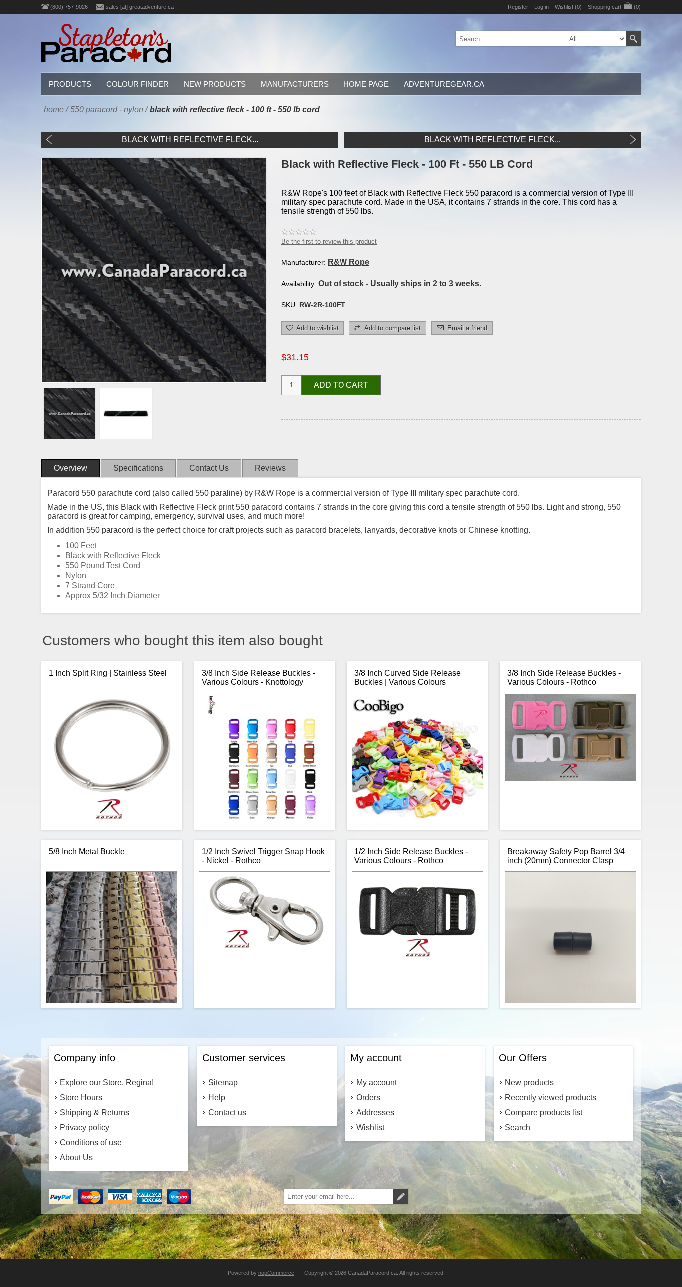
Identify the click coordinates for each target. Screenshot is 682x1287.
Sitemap (223, 1082)
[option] (69, 414)
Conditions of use (91, 1142)
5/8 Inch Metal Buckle (87, 852)
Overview (70, 468)
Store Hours (81, 1098)
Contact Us (209, 468)
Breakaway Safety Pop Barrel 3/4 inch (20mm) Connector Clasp (566, 856)
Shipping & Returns (94, 1112)
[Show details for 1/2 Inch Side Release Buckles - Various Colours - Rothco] (417, 938)
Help (216, 1098)
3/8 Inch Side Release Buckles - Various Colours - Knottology (258, 677)
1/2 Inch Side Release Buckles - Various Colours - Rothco (411, 856)
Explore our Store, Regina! (107, 1082)
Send (400, 1197)
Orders (368, 1098)
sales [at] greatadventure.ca (140, 7)
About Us (76, 1158)
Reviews (270, 468)
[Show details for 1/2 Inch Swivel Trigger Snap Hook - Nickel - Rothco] (264, 938)
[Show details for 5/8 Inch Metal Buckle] (111, 938)
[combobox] (541, 39)
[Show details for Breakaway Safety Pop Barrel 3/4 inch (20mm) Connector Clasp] (570, 938)
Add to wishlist (317, 328)
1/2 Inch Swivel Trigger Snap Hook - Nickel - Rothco (263, 856)
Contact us (227, 1112)
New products (529, 1082)
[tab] (70, 469)
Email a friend (467, 328)
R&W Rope (348, 262)
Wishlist (370, 1128)
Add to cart (341, 385)
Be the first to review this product (329, 242)
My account (376, 1082)
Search (633, 39)
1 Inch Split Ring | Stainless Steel (108, 673)
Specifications (138, 468)
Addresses (375, 1112)
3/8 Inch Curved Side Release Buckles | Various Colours (407, 677)
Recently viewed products (550, 1098)
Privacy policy (84, 1128)
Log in (541, 7)
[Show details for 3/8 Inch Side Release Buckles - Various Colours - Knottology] (264, 759)
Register (518, 7)
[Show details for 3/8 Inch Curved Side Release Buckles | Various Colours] (417, 759)
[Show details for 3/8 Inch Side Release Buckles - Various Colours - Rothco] (570, 759)
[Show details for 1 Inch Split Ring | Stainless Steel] (111, 759)
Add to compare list (392, 328)
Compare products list (543, 1112)
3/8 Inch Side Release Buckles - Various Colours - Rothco (564, 677)
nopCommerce (276, 1273)
